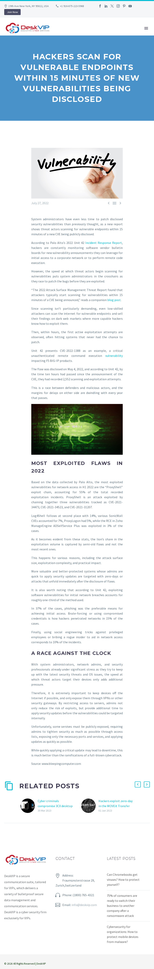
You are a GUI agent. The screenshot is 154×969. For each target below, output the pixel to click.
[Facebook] (100, 6)
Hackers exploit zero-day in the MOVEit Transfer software (115, 806)
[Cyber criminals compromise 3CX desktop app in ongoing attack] (29, 806)
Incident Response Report (103, 243)
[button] (138, 784)
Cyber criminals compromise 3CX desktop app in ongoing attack (55, 806)
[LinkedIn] (106, 6)
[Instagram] (118, 6)
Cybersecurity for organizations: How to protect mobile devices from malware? (122, 934)
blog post (114, 300)
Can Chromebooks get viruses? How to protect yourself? (123, 880)
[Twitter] (112, 6)
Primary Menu (146, 28)
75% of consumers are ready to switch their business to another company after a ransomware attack (122, 906)
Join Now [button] (12, 12)
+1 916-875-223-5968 (72, 6)
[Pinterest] (124, 6)
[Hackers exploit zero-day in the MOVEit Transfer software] (89, 806)
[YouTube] (130, 6)
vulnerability (114, 356)
